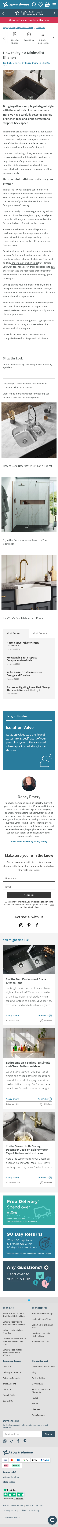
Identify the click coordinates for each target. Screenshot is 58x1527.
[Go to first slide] (55, 13)
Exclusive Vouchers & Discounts (41, 1390)
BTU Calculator (38, 1383)
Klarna (35, 1403)
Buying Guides (38, 1378)
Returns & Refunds (11, 1378)
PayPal (35, 1398)
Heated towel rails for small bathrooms (23, 644)
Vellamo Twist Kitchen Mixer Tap (13, 1331)
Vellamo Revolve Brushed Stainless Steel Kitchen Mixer (14, 1341)
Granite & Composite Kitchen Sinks (41, 1334)
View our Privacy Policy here (36, 906)
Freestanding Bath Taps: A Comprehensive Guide (22, 659)
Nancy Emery (31, 62)
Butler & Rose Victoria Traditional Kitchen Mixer (14, 1323)
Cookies (22, 1510)
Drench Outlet (9, 1395)
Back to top (29, 1300)
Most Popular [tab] (40, 633)
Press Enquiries (38, 1415)
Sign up (29, 895)
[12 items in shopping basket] (47, 4)
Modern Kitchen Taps (41, 1319)
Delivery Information (12, 1372)
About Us (7, 1389)
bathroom (8, 387)
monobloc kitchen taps (35, 270)
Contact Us (8, 1401)
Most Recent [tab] (14, 633)
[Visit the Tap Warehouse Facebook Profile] (36, 925)
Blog (34, 1372)
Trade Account (9, 1383)
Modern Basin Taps (40, 1341)
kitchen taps (18, 165)
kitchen (39, 383)
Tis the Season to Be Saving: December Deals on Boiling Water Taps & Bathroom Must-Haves (27, 1149)
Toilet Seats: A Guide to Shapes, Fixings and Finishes (25, 674)
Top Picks (40, 27)
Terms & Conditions (34, 1505)
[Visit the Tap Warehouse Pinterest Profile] (29, 925)
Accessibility (34, 1510)
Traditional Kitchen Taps (42, 1313)
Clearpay (36, 1409)
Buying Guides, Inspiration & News (18, 27)
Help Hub (7, 1366)
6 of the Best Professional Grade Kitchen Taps (26, 981)
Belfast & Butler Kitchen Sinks (42, 1326)
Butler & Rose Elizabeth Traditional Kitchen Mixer (14, 1314)
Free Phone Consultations (43, 1366)
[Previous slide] (3, 13)
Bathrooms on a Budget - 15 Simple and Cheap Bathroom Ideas (28, 1064)
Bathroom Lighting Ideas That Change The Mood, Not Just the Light (28, 689)
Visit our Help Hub (11, 1477)
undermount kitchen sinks (24, 262)
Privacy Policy (10, 1510)
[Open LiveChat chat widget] (52, 1520)
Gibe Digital (15, 1517)
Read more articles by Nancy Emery (29, 841)
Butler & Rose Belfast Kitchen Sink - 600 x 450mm (12, 1352)
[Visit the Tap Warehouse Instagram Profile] (21, 925)
